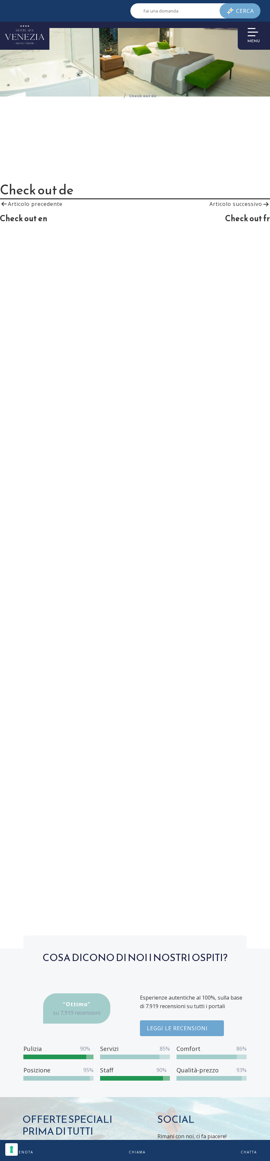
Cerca (245, 10)
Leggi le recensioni (177, 1028)
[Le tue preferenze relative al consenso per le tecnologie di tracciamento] (11, 1149)
